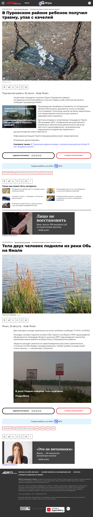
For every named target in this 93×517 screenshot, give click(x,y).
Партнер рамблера (38, 508)
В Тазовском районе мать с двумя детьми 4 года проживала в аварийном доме (27, 204)
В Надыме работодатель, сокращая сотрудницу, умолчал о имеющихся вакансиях (69, 198)
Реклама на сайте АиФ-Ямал (28, 472)
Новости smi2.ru (9, 235)
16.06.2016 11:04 (7, 9)
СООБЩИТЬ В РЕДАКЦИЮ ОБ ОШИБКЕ (30, 475)
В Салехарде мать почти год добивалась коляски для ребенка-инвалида (70, 190)
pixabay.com (6, 82)
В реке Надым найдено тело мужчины (39, 391)
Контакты (76, 472)
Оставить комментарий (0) (73, 155)
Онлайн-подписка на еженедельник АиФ (56, 472)
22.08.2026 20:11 (7, 242)
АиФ (18, 315)
